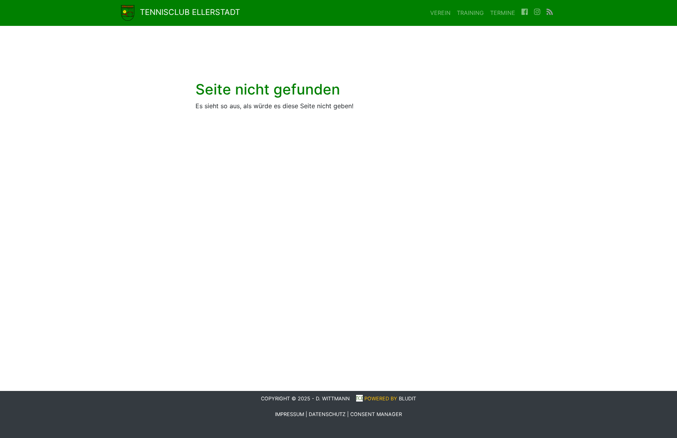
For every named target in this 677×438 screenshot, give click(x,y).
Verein (440, 12)
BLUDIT (407, 399)
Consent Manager (376, 414)
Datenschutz (327, 414)
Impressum (289, 414)
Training (470, 12)
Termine (502, 12)
